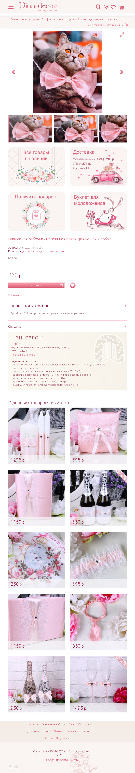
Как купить (84, 724)
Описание (15, 326)
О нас (71, 724)
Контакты (87, 731)
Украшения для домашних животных (98, 19)
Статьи (47, 731)
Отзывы (58, 731)
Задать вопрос (65, 738)
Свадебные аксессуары (25, 19)
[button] (122, 33)
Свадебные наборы (53, 724)
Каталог (33, 724)
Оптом (49, 738)
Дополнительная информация (28, 306)
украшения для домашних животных (44, 251)
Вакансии (72, 731)
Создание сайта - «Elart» (62, 760)
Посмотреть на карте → (25, 354)
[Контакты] (107, 7)
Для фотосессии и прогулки (58, 19)
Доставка (33, 731)
